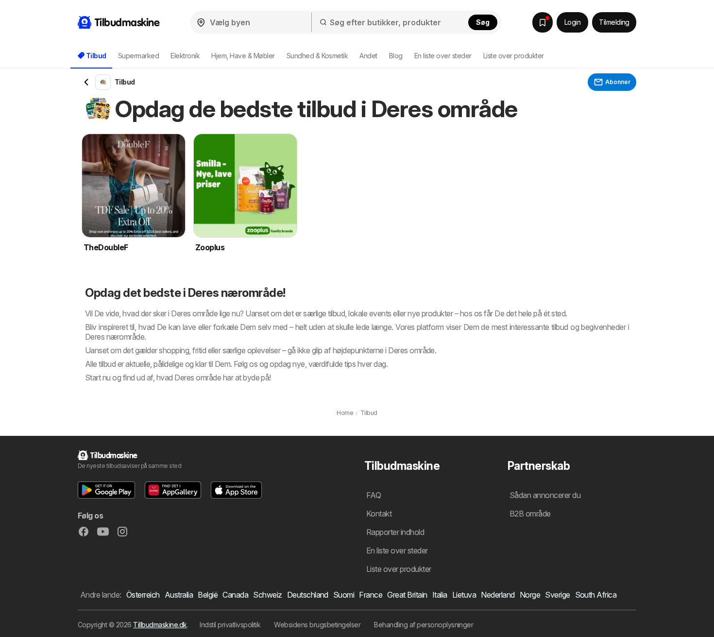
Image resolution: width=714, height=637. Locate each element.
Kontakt (378, 513)
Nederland (497, 595)
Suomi (343, 595)
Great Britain (407, 595)
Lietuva (464, 595)
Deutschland (307, 595)
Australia (179, 595)
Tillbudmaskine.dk (160, 624)
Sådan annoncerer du (545, 495)
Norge (530, 595)
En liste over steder (443, 56)
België (208, 595)
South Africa (596, 595)
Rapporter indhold (395, 532)
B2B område (530, 513)
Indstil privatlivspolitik (230, 624)
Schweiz (267, 595)
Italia (439, 595)
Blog (396, 56)
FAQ (373, 495)
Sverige (557, 595)
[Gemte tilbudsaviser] (542, 22)
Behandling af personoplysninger (423, 624)
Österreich (143, 595)
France (370, 595)
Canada (235, 595)
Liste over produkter (513, 56)
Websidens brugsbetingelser (317, 624)
